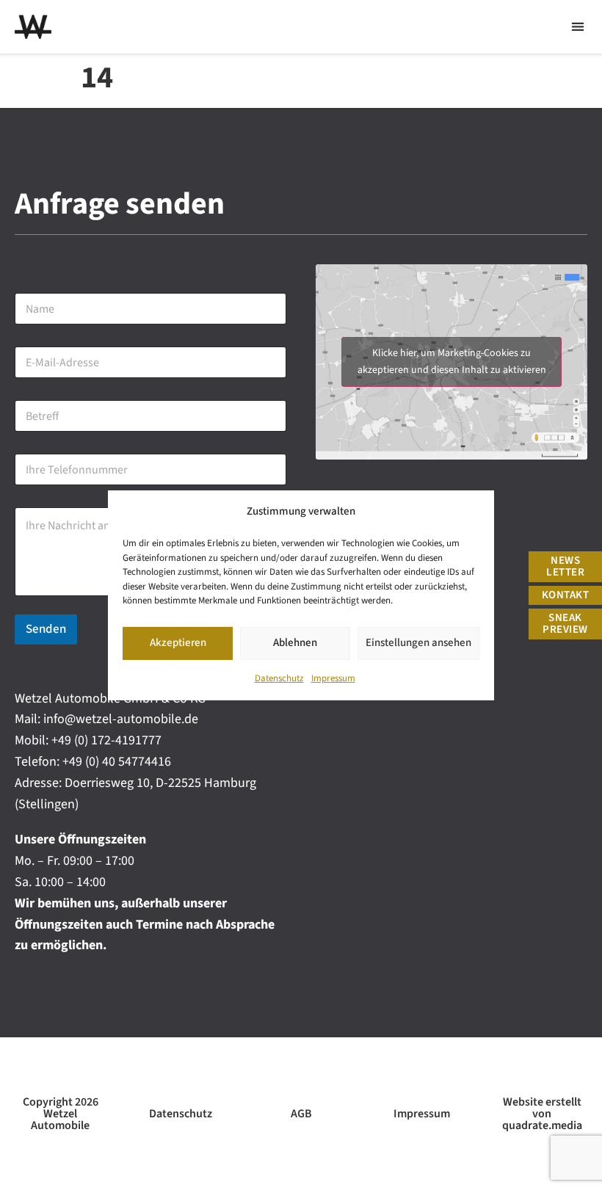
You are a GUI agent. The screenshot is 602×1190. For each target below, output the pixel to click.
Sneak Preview (565, 623)
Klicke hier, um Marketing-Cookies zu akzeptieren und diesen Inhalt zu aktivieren (452, 361)
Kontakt (566, 595)
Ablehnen (295, 642)
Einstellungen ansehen (418, 642)
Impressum (333, 678)
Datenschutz (279, 678)
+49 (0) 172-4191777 (106, 740)
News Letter (565, 566)
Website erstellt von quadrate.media (542, 1113)
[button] (577, 27)
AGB (301, 1114)
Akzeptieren (178, 642)
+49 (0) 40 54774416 (116, 761)
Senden (46, 629)
